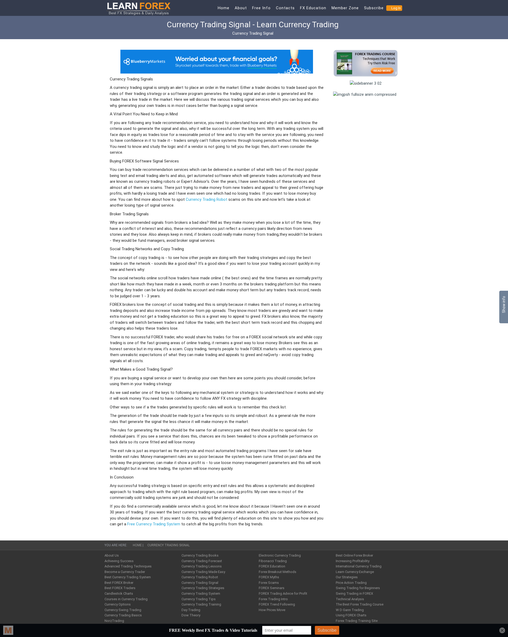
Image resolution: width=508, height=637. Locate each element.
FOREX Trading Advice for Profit (283, 593)
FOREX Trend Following (277, 604)
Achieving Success (119, 561)
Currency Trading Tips (199, 599)
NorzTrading (114, 621)
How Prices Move (272, 610)
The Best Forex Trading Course (359, 604)
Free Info (261, 8)
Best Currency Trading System (128, 577)
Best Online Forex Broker (354, 555)
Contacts (285, 8)
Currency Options (118, 604)
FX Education (313, 8)
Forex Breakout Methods (277, 572)
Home (223, 8)
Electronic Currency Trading (280, 555)
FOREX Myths (269, 577)
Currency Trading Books (200, 555)
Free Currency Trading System (153, 524)
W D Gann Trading (350, 610)
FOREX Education (272, 566)
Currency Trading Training (201, 604)
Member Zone (345, 8)
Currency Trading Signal (200, 583)
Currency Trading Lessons (202, 566)
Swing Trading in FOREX (354, 593)
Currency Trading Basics (123, 615)
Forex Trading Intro (273, 599)
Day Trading (191, 610)
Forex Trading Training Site (357, 621)
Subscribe (374, 8)
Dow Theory (191, 615)
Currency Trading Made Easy (203, 572)
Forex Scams (269, 583)
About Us (112, 555)
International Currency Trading (359, 566)
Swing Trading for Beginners (358, 588)
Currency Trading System (201, 593)
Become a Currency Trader (125, 572)
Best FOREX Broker (119, 583)
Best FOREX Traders (120, 588)
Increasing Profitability (352, 561)
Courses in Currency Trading (126, 599)
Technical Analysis (350, 599)
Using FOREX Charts (351, 615)
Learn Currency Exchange (355, 572)
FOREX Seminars (271, 588)
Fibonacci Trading (273, 561)
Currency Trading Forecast (202, 561)
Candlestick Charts (119, 593)
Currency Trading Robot (206, 199)
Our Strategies (347, 577)
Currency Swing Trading (123, 610)
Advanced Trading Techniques (128, 566)
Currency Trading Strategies (203, 588)
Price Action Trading (351, 583)
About (241, 8)
